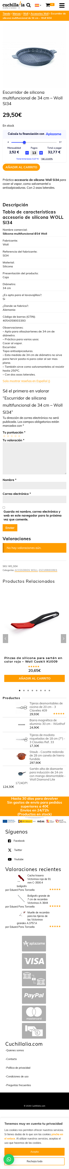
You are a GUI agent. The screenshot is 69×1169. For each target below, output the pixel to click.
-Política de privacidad (17, 1067)
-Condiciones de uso (16, 1076)
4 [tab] (32, 690)
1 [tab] (19, 690)
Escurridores (48, 570)
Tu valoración (13, 440)
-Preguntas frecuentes (18, 1085)
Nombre (9, 480)
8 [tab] (49, 690)
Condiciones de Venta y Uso (43, 1097)
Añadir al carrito (21, 167)
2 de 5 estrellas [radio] (7, 435)
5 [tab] (36, 690)
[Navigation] (62, 5)
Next (63, 638)
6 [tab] (41, 690)
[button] (9, 1159)
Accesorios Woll (26, 570)
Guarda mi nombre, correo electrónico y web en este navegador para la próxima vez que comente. (33, 515)
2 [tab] (24, 690)
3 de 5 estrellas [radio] (11, 435)
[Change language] (38, 5)
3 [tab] (28, 690)
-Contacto (11, 1059)
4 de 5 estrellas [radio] (15, 435)
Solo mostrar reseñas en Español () (26, 381)
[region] (34, 1143)
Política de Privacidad (35, 1101)
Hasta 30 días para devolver (34, 798)
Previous (5, 638)
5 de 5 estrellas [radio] (19, 435)
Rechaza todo (34, 1161)
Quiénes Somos (20, 1097)
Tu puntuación (14, 432)
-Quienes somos (14, 1050)
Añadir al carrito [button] (34, 678)
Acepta (34, 1151)
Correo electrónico (17, 494)
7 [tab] (45, 690)
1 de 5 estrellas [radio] (4, 435)
